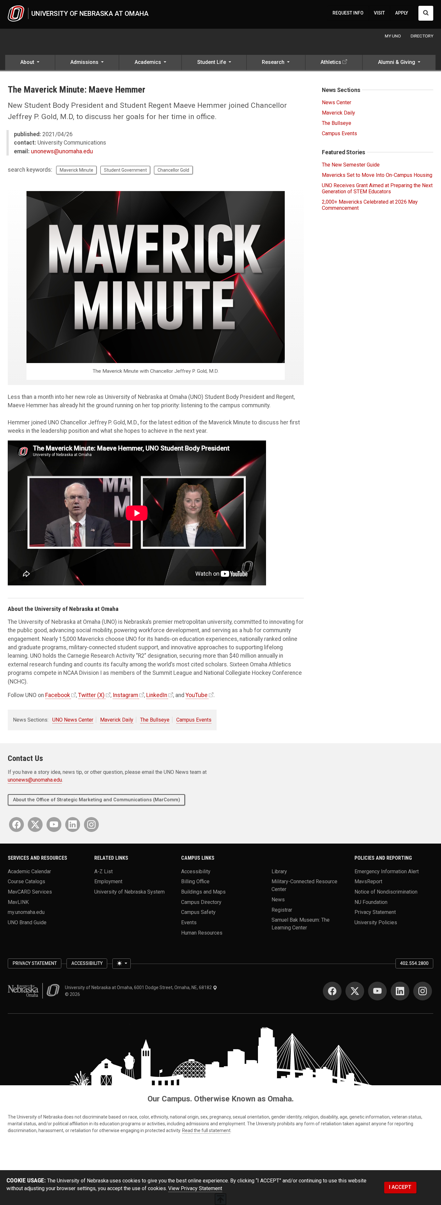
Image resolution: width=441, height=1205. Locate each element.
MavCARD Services (30, 892)
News (278, 899)
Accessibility (195, 871)
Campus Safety (198, 912)
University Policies (375, 922)
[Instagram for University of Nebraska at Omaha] (91, 824)
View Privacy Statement (195, 1188)
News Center (336, 102)
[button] (30, 63)
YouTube (197, 695)
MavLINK (18, 902)
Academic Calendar (29, 871)
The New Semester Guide (351, 165)
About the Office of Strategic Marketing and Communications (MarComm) (96, 800)
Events (189, 922)
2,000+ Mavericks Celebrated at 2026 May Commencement (370, 205)
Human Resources (201, 932)
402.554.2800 (414, 963)
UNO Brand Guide (27, 922)
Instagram (125, 695)
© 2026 (73, 994)
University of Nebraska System (129, 892)
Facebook (57, 695)
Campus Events (193, 720)
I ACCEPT (400, 1187)
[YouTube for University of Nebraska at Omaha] (53, 824)
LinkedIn (156, 695)
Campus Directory (201, 902)
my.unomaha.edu (26, 912)
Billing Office (195, 881)
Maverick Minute (76, 170)
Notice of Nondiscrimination (385, 892)
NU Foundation (370, 902)
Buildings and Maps (203, 892)
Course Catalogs (26, 881)
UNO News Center (72, 720)
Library (279, 871)
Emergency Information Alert (386, 871)
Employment (108, 881)
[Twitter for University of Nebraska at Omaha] (35, 824)
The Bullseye (154, 720)
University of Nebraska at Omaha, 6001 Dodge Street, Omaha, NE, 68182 (139, 987)
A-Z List (103, 871)
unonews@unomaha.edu (62, 151)
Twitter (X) (91, 695)
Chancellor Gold (173, 170)
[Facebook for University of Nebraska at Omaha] (16, 824)
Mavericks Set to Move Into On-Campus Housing (377, 175)
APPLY (401, 12)
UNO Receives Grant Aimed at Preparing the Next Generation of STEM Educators (377, 188)
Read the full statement (206, 1130)
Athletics (331, 62)
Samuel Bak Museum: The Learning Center (301, 924)
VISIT (379, 12)
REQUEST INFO (348, 12)
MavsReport (368, 881)
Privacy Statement (375, 912)
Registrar (282, 909)
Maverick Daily (116, 720)
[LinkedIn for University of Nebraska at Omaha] (72, 824)
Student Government (125, 170)
